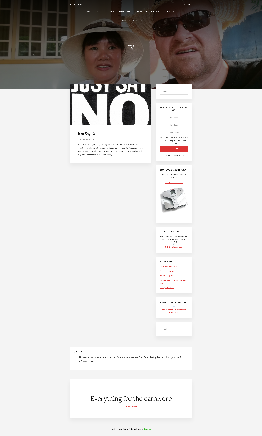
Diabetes (177, 141)
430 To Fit (80, 4)
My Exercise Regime (166, 276)
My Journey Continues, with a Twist (171, 266)
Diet (164, 141)
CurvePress (147, 429)
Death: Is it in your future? (168, 271)
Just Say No (87, 133)
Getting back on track (167, 288)
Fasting (170, 141)
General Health (183, 137)
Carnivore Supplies (131, 406)
